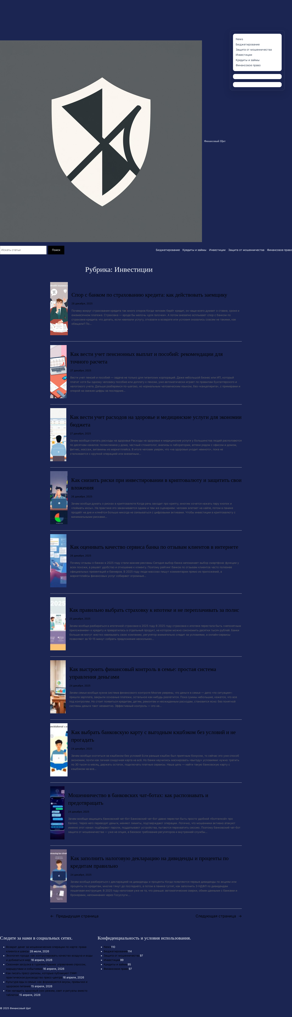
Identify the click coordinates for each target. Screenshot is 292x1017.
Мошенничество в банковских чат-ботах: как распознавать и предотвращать (138, 799)
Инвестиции (112, 960)
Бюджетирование (116, 951)
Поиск (56, 250)
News (107, 947)
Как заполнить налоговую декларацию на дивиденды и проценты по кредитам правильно (149, 862)
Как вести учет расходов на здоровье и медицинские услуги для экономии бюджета (156, 421)
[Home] (101, 141)
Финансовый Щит (215, 141)
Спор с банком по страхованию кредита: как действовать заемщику (149, 295)
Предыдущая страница (74, 916)
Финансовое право (116, 968)
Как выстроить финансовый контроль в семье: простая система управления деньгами (142, 673)
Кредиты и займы (116, 964)
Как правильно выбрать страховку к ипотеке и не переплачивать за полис (154, 610)
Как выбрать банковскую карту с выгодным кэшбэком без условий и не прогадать (153, 736)
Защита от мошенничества (122, 955)
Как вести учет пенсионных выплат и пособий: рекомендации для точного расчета (146, 358)
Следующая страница (219, 916)
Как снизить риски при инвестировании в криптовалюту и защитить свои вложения (156, 484)
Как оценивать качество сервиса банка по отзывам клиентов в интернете (154, 547)
